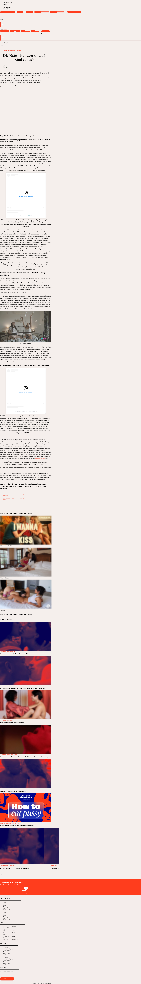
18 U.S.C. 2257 (6, 953)
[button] (3, 973)
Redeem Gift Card (6, 928)
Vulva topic (17, 823)
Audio (4, 904)
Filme (4, 902)
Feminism (16, 754)
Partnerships (15, 931)
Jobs (4, 932)
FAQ (4, 926)
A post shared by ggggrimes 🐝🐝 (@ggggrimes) (25, 215)
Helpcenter (5, 931)
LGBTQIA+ (33, 48)
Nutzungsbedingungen (8, 949)
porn (8, 651)
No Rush (2, 610)
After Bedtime (4, 578)
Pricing (13, 932)
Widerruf (5, 952)
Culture (19, 48)
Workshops (6, 907)
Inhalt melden (6, 955)
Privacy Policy (6, 950)
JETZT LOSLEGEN (7, 2)
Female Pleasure (4, 823)
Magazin (5, 4)
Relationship (10, 720)
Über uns (5, 908)
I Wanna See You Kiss (6, 546)
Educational (3, 754)
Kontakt (14, 926)
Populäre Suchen (7, 910)
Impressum (5, 947)
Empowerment (26, 48)
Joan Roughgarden (6, 224)
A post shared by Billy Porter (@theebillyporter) (26, 411)
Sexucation (9, 788)
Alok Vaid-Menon (40, 459)
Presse (13, 928)
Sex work (12, 651)
